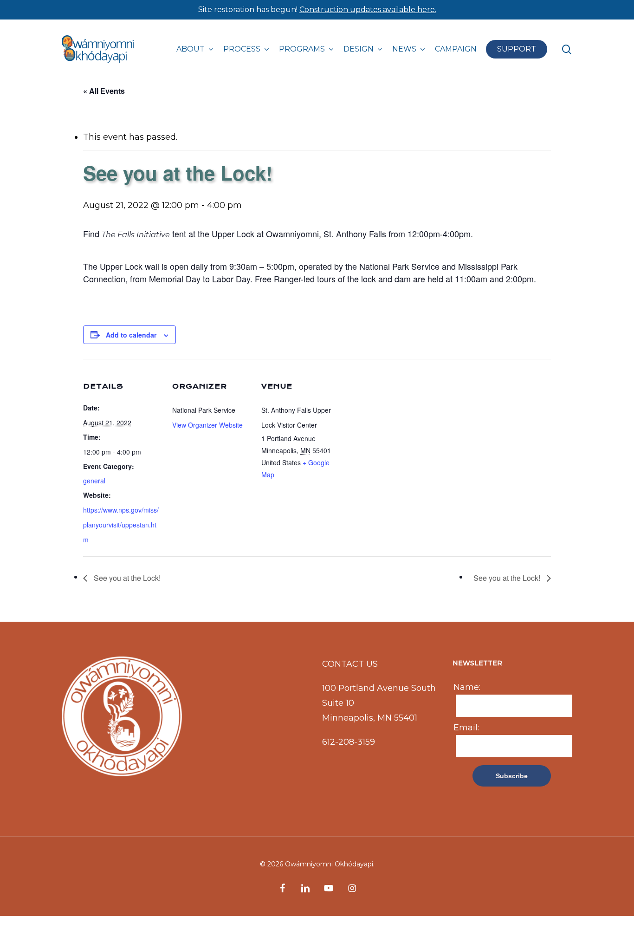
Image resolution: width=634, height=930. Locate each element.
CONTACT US (350, 664)
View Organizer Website (207, 424)
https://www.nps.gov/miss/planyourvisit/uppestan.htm (121, 524)
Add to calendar (131, 334)
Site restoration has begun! (317, 9)
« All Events (104, 90)
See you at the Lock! (126, 577)
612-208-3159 (348, 742)
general (94, 480)
